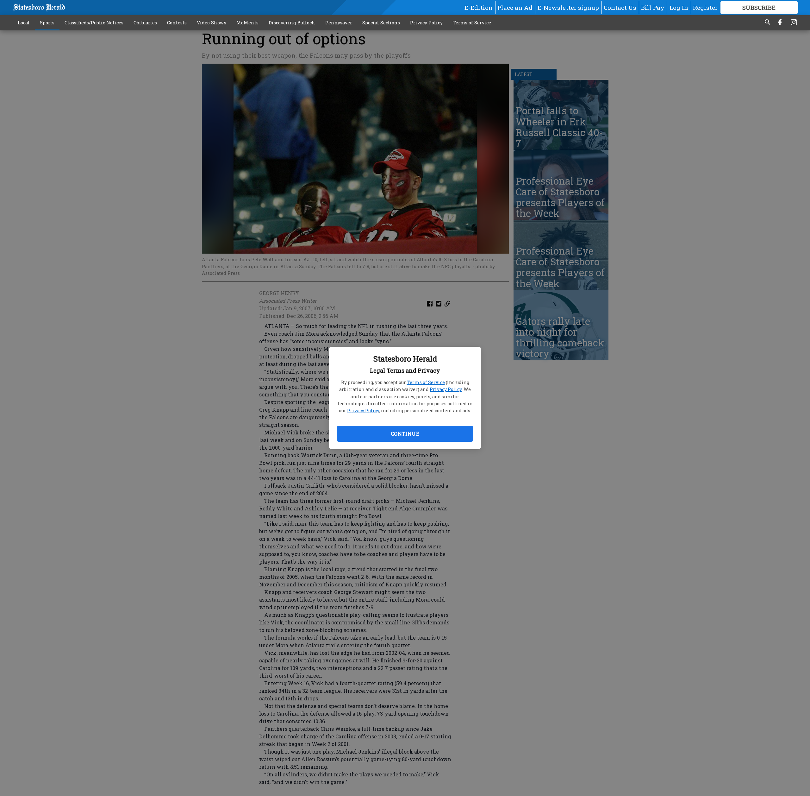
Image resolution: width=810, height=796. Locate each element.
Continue (405, 433)
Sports (47, 23)
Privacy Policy (446, 389)
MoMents (247, 23)
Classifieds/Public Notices (94, 23)
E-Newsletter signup (568, 7)
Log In (679, 7)
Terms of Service (426, 382)
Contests (177, 23)
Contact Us (620, 7)
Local (24, 23)
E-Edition (478, 7)
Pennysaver (338, 23)
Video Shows (211, 23)
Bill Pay (652, 7)
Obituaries (145, 23)
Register (705, 7)
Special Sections (381, 23)
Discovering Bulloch (292, 23)
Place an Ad (515, 7)
